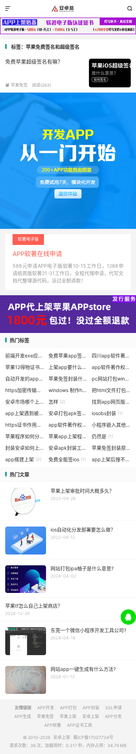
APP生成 (22, 716)
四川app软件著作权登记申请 (111, 355)
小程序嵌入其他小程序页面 (111, 425)
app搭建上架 (23, 459)
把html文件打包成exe (111, 390)
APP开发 (45, 707)
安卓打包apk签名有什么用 (68, 413)
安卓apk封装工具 (68, 448)
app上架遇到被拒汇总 (25, 413)
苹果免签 (16, 85)
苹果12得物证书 (25, 367)
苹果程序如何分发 (25, 436)
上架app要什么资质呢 (68, 367)
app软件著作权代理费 (68, 425)
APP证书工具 (79, 725)
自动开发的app (25, 379)
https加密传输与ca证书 (25, 390)
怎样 (56, 402)
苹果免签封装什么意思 (68, 379)
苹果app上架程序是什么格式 (68, 436)
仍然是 (102, 436)
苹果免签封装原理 (111, 448)
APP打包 (68, 707)
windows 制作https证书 (68, 390)
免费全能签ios (67, 459)
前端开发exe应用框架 (25, 355)
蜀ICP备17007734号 (93, 737)
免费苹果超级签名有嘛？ (34, 61)
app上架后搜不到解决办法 (111, 459)
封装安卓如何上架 (25, 448)
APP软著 (52, 725)
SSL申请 (113, 707)
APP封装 (91, 707)
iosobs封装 (107, 413)
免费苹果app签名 (68, 355)
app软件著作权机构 (111, 367)
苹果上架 (68, 716)
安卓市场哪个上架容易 (25, 402)
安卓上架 (68, 9)
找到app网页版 (111, 402)
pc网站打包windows (111, 379)
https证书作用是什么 (25, 425)
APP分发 (113, 716)
